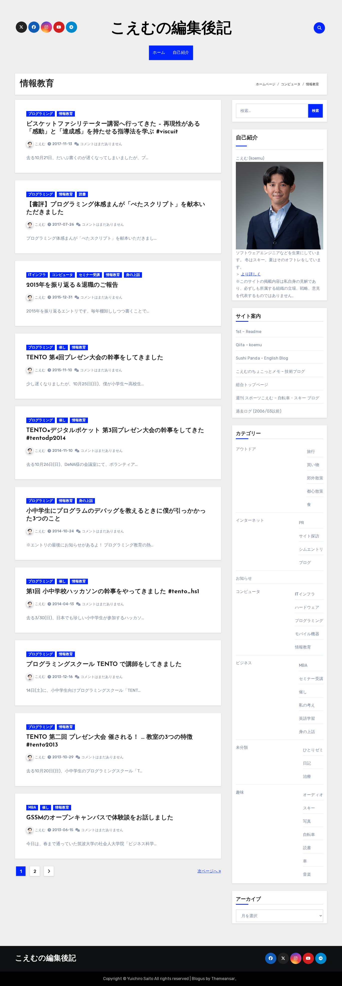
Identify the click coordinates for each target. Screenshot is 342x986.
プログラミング (40, 114)
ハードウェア (307, 607)
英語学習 (307, 718)
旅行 (311, 451)
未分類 (242, 747)
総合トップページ (252, 384)
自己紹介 (181, 53)
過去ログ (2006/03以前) (258, 411)
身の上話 (133, 275)
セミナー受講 (89, 275)
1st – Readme (248, 331)
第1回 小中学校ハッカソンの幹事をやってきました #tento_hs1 (112, 592)
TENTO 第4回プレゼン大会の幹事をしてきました (94, 358)
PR (301, 522)
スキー (309, 808)
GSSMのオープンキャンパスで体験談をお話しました (100, 818)
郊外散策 (315, 478)
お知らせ (244, 578)
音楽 (307, 874)
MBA (32, 807)
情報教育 (66, 114)
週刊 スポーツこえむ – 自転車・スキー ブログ (277, 398)
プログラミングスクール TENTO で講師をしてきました (104, 665)
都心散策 (315, 491)
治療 (307, 776)
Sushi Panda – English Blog (262, 358)
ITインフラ (37, 275)
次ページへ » (209, 871)
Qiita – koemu (249, 345)
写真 (307, 821)
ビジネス (244, 663)
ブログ (305, 562)
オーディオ (313, 794)
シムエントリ (311, 549)
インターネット (250, 520)
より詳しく (251, 274)
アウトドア (246, 449)
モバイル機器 (307, 633)
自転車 (309, 834)
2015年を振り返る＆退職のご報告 (72, 285)
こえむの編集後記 (171, 29)
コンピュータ (62, 275)
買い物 (313, 464)
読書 (82, 194)
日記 (307, 763)
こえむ (40, 144)
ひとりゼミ (313, 750)
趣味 (240, 792)
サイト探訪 (309, 536)
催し (62, 347)
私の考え (307, 705)
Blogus (198, 978)
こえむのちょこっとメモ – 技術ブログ (270, 371)
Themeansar (223, 978)
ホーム (159, 53)
